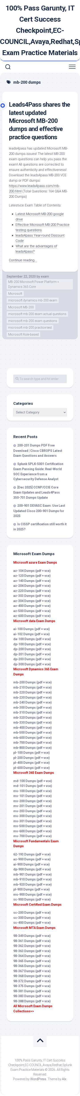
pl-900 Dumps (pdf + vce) (31, 889)
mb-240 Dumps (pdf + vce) (32, 702)
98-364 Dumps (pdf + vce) (32, 956)
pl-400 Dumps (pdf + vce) (31, 762)
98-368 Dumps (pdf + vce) (32, 976)
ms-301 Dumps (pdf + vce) (32, 821)
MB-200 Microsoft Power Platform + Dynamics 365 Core (33, 284)
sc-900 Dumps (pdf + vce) (32, 899)
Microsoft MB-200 (21, 307)
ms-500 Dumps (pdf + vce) (32, 826)
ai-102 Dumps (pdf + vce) (31, 634)
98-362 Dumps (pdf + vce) (32, 946)
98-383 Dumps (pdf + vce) (32, 996)
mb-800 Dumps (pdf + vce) (32, 747)
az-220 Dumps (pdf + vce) (32, 591)
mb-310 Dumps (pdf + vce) (32, 712)
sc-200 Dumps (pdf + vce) (32, 912)
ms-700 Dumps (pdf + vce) (32, 836)
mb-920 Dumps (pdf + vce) (32, 884)
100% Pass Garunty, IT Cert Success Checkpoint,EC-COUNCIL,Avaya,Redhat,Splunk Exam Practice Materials (40, 30)
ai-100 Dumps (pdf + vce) (31, 629)
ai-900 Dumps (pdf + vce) (31, 864)
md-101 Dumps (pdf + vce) (32, 786)
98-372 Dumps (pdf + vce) (32, 981)
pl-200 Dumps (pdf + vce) (31, 758)
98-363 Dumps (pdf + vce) (32, 951)
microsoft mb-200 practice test (30, 327)
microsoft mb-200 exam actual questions (37, 314)
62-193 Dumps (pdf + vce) (32, 854)
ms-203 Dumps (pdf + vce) (32, 811)
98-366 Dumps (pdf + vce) (32, 966)
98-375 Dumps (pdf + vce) (32, 986)
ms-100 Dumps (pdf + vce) (32, 791)
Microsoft (15, 293)
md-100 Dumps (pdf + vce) (32, 781)
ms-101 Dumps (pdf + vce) (32, 796)
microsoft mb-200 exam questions (32, 321)
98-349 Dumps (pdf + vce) (32, 936)
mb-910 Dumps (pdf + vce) (32, 879)
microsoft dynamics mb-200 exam (32, 300)
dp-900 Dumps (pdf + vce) (32, 869)
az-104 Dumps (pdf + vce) (32, 571)
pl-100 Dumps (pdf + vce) (31, 752)
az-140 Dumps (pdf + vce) (32, 581)
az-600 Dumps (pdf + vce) (32, 616)
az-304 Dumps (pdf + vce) (32, 601)
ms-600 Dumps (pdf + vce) (32, 831)
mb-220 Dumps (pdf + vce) (32, 692)
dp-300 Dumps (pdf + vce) (32, 664)
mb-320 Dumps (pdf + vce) (32, 717)
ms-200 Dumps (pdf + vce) (32, 801)
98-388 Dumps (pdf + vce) (32, 1001)
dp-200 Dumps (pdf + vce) (32, 649)
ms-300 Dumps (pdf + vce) (32, 816)
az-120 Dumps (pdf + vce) (32, 575)
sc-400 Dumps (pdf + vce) (32, 922)
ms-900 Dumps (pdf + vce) (32, 894)
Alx (64, 1079)
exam (45, 276)
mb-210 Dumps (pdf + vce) (32, 687)
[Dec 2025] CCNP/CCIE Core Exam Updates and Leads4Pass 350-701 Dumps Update (36, 492)
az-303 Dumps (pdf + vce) (32, 596)
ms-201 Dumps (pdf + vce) (32, 806)
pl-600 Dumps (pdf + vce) (31, 768)
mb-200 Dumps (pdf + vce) (32, 682)
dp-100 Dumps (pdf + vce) (32, 644)
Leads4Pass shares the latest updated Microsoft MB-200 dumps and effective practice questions (39, 121)
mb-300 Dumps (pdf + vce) (32, 707)
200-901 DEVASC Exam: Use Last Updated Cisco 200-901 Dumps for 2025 (39, 511)
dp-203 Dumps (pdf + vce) (32, 659)
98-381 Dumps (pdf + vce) (32, 991)
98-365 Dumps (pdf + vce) (32, 961)
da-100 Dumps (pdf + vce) (32, 639)
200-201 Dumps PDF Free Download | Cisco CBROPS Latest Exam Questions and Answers (37, 450)
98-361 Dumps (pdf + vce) (32, 941)
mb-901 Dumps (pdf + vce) (32, 874)
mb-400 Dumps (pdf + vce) (32, 727)
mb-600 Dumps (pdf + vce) (32, 737)
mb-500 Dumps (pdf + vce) (32, 732)
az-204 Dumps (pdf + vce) (32, 585)
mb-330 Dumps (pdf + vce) (32, 722)
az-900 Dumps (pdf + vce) (32, 859)
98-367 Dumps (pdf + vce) (32, 971)
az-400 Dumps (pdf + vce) (32, 606)
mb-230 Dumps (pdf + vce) (32, 697)
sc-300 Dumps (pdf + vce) (32, 918)
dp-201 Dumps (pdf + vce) (32, 654)
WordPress (38, 1079)
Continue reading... (23, 260)
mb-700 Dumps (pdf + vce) (32, 742)
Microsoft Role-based (23, 334)
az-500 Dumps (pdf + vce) (32, 611)
